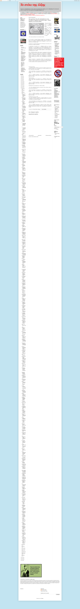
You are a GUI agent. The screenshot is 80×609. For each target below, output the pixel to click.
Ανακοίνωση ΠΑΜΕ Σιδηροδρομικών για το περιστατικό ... (24, 491)
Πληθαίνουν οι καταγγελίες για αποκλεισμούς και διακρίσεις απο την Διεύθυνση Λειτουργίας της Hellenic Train (23, 70)
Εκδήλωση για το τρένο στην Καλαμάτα (24, 380)
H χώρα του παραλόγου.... (24, 401)
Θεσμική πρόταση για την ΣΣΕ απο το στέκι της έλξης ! (24, 509)
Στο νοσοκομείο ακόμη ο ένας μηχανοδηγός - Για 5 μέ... (24, 183)
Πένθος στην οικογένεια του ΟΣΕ (23, 47)
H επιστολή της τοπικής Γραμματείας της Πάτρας (24, 361)
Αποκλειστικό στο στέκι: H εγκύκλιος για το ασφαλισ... (24, 155)
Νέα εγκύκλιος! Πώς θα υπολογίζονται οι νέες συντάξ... (24, 117)
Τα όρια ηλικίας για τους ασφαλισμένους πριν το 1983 (24, 95)
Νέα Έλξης (56, 113)
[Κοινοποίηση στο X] (43, 109)
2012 (22, 559)
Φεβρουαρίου (23, 553)
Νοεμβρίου (23, 90)
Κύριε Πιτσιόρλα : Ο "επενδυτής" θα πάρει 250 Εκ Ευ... (24, 251)
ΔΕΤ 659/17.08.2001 (57, 49)
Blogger (42, 598)
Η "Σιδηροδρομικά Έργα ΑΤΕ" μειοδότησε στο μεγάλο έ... (24, 124)
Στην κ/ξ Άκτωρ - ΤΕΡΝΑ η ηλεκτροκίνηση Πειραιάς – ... (24, 468)
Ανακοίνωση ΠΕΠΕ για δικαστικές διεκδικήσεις (23, 373)
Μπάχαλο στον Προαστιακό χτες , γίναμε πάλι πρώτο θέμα (23, 99)
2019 (22, 83)
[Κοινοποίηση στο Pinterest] (45, 109)
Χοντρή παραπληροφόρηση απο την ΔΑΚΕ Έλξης (24, 453)
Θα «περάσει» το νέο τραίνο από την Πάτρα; (24, 277)
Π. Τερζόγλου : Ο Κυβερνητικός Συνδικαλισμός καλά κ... (24, 140)
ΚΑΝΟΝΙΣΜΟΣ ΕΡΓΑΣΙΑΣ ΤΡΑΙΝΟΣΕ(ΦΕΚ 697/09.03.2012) (57, 46)
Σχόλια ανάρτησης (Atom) (35, 136)
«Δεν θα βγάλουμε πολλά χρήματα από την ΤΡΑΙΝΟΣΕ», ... (24, 266)
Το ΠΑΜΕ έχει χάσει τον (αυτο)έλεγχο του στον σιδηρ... (24, 158)
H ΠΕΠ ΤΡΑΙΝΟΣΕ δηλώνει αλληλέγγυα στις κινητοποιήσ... (24, 329)
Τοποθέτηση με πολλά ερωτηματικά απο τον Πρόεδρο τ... (24, 542)
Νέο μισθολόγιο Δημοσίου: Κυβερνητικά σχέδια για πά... (24, 284)
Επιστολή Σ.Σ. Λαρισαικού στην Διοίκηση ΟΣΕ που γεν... (24, 210)
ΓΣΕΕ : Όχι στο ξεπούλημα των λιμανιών (24, 240)
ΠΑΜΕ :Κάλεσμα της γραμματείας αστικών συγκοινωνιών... (24, 237)
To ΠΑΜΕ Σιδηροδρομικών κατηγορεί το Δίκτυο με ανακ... (24, 162)
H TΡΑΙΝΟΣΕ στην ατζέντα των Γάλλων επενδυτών (24, 428)
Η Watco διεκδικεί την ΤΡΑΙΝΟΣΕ (23, 418)
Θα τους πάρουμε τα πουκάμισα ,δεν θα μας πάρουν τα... (23, 280)
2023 (22, 79)
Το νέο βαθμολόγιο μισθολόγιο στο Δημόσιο (24, 173)
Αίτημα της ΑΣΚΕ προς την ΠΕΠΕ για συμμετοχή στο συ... (24, 262)
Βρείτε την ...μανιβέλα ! (23, 259)
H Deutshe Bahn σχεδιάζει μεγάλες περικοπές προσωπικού (24, 474)
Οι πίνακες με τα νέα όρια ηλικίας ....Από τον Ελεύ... (24, 421)
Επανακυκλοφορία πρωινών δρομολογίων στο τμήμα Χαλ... (24, 295)
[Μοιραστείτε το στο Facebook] (44, 109)
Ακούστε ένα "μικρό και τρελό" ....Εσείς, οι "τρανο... (23, 502)
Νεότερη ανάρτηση (31, 135)
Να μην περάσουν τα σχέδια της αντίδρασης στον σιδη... (24, 299)
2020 (22, 82)
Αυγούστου (23, 546)
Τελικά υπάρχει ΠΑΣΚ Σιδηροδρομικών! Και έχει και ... (24, 415)
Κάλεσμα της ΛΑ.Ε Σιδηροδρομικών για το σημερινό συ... (24, 336)
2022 (22, 80)
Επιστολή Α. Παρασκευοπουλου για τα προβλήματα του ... (24, 376)
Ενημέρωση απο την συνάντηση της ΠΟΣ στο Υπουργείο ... (24, 318)
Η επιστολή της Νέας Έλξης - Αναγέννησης (24, 220)
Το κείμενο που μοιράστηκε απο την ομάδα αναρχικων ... (24, 307)
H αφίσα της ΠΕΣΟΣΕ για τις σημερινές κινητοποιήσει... (24, 340)
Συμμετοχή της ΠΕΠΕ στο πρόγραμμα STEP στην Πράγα (23, 527)
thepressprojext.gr (57, 114)
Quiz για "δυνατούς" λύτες (23, 49)
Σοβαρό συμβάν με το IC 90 (24, 197)
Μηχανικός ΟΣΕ (57, 110)
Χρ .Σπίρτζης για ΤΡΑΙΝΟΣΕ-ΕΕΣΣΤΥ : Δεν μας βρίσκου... (24, 407)
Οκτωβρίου (23, 92)
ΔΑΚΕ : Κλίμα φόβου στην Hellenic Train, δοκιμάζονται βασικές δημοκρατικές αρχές (23, 64)
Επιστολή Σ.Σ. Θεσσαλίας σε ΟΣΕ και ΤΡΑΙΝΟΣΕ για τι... (24, 481)
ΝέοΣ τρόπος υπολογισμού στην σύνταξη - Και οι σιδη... (24, 107)
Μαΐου (23, 550)
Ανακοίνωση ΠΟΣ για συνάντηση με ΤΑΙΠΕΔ (24, 488)
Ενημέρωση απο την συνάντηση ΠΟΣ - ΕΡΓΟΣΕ (24, 404)
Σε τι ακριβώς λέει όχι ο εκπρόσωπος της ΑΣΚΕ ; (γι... (24, 442)
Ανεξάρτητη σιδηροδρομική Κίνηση (57, 109)
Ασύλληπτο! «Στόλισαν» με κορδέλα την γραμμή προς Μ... (23, 515)
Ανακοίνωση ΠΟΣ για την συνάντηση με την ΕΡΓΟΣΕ (24, 391)
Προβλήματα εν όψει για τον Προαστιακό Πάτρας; (24, 459)
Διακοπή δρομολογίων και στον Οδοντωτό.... (24, 204)
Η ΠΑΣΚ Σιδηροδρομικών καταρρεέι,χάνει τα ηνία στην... (24, 446)
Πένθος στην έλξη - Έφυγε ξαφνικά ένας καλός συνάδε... (24, 110)
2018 (22, 84)
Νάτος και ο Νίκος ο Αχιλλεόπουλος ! (24, 449)
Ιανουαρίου (23, 555)
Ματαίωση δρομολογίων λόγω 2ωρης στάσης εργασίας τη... (24, 348)
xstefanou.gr (56, 116)
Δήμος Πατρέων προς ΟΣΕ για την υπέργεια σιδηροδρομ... (24, 471)
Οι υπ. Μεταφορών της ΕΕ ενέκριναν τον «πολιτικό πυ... (24, 438)
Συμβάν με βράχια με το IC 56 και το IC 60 (24, 214)
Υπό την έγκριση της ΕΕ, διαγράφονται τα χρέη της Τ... (24, 433)
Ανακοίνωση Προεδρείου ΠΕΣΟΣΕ (23, 506)
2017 (22, 85)
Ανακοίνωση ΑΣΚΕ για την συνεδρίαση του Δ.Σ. (24, 207)
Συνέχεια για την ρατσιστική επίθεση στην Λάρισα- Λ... (24, 512)
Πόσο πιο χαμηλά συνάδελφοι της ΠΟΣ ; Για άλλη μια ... (24, 524)
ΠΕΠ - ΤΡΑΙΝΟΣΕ (57, 107)
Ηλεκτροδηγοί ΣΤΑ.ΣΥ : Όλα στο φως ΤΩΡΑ (24, 176)
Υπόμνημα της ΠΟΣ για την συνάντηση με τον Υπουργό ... (24, 344)
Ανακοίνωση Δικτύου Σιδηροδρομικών (24, 424)
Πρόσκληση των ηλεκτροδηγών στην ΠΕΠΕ (24, 254)
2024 (22, 78)
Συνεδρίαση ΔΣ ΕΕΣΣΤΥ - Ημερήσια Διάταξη (23, 256)
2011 (22, 560)
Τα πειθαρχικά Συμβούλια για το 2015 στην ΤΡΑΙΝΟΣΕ (23, 314)
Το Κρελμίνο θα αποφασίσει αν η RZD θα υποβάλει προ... (24, 229)
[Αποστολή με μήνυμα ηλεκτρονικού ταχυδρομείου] (42, 109)
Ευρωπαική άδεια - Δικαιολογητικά (57, 43)
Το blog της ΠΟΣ (57, 106)
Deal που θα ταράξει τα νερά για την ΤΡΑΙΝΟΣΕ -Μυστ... (23, 303)
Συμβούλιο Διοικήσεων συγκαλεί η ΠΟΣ (23, 165)
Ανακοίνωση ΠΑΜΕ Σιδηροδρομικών (24, 226)
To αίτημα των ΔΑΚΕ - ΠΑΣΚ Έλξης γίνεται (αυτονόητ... (24, 478)
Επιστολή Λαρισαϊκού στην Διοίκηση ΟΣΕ (24, 113)
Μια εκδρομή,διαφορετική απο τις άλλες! (24, 485)
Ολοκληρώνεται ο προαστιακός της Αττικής (24, 456)
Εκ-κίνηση (56, 117)
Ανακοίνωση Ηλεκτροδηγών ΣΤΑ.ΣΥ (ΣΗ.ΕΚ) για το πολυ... (24, 321)
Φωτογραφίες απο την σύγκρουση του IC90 (23, 195)
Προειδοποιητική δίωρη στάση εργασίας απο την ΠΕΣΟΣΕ (24, 358)
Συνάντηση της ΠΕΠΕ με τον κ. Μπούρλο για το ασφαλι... (24, 534)
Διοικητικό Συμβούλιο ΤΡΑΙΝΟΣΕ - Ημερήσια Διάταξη (23, 398)
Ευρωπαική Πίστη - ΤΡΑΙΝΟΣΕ (57, 53)
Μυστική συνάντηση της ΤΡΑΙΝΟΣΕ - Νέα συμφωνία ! (23, 291)
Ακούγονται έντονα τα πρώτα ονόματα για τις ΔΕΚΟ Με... (23, 103)
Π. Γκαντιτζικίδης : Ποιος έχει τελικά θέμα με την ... (24, 128)
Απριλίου (23, 551)
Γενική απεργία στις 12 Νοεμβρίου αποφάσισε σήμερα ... (23, 273)
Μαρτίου (23, 552)
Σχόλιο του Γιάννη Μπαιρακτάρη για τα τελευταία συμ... (24, 191)
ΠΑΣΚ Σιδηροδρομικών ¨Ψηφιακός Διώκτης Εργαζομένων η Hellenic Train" (23, 53)
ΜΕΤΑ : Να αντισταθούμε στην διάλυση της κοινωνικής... (24, 333)
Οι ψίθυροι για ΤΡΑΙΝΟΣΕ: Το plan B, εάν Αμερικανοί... (24, 287)
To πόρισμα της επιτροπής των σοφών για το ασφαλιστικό (24, 351)
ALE (55, 137)
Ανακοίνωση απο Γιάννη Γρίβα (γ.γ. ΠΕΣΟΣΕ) (23, 120)
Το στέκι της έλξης (32, 4)
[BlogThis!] (43, 109)
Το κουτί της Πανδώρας (56, 115)
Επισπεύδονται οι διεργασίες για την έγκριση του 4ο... (24, 495)
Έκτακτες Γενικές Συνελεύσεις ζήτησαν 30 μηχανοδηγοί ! (24, 217)
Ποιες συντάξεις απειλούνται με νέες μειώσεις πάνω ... (24, 247)
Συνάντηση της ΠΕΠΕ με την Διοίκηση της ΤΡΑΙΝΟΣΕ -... (24, 233)
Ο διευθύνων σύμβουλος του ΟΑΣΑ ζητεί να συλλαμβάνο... (24, 370)
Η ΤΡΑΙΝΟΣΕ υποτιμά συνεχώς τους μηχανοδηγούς (24, 187)
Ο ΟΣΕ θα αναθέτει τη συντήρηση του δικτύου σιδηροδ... (23, 411)
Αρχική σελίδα (39, 135)
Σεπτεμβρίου (23, 544)
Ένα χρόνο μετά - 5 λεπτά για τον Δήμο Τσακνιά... (24, 270)
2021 (22, 81)
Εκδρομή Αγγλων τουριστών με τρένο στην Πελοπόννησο (24, 394)
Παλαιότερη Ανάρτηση (48, 135)
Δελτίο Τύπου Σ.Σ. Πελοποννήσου (24, 325)
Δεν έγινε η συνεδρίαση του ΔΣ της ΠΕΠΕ (23, 223)
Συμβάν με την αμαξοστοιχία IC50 (24, 431)
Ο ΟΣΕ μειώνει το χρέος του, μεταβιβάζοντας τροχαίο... (24, 143)
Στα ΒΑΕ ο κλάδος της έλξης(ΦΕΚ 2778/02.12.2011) (57, 52)
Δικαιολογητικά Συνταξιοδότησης (57, 48)
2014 (22, 557)
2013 (22, 558)
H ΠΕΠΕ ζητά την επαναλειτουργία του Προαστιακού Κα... (24, 365)
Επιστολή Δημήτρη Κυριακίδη (23, 462)
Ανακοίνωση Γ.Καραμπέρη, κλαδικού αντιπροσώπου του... (24, 243)
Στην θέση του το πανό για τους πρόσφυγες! (24, 465)
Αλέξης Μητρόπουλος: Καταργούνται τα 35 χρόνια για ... (24, 136)
